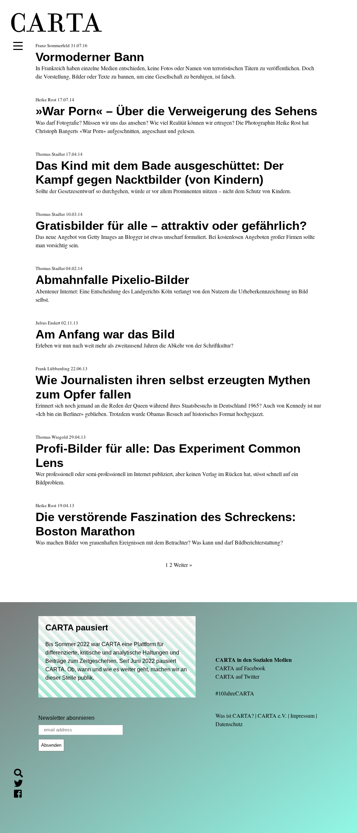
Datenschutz (229, 724)
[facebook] (21, 794)
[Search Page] (21, 774)
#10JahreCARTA (234, 693)
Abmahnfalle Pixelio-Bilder (112, 279)
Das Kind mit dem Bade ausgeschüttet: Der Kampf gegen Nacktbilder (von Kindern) (160, 172)
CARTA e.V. (272, 715)
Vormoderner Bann (90, 57)
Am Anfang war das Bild (105, 334)
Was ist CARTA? (234, 715)
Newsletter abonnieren (66, 718)
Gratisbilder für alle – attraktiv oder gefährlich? (171, 225)
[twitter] (21, 784)
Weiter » (183, 564)
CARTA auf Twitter (237, 676)
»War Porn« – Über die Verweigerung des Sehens (176, 111)
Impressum (302, 715)
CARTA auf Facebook (240, 668)
